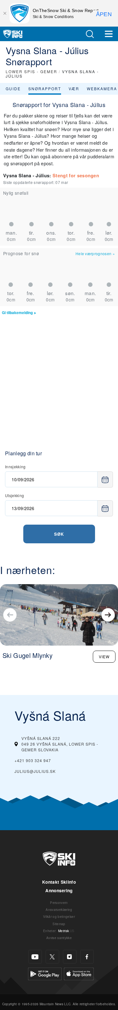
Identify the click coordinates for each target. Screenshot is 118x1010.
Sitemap (59, 923)
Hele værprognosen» (95, 253)
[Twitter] (52, 956)
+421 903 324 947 (32, 760)
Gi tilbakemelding (17, 312)
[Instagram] (69, 956)
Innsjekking (15, 466)
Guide (13, 88)
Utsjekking (14, 495)
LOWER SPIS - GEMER (31, 71)
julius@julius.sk (35, 771)
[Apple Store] (79, 973)
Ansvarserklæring (59, 909)
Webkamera (102, 88)
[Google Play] (45, 973)
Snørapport (44, 88)
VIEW (104, 656)
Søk (59, 534)
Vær (74, 88)
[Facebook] (87, 956)
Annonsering (59, 890)
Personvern (59, 902)
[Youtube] (35, 956)
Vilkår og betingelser (59, 916)
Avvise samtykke (59, 937)
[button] (89, 34)
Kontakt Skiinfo (59, 882)
